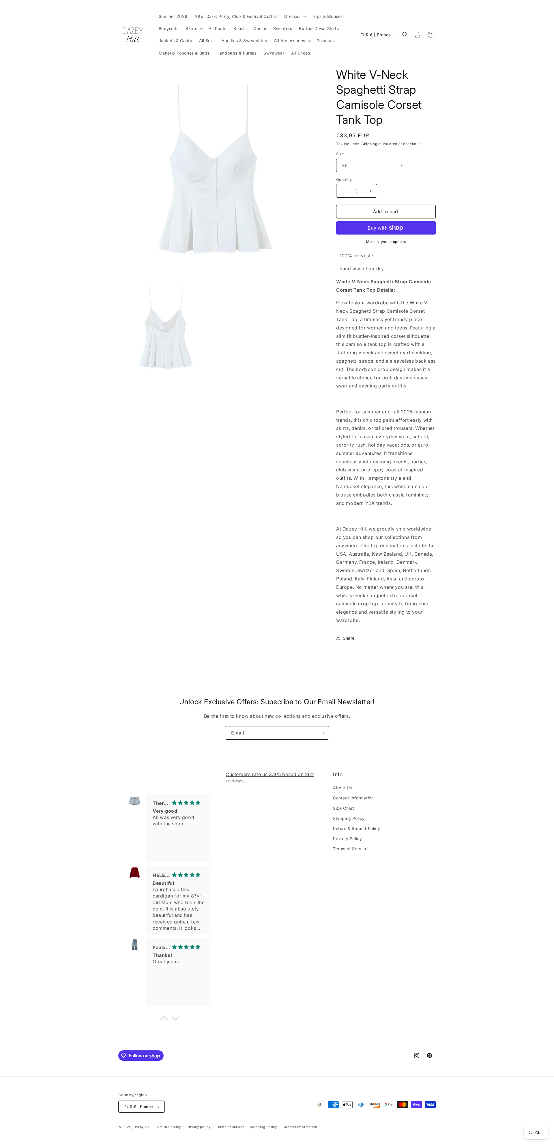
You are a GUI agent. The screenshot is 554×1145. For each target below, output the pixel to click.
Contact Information (353, 798)
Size (340, 153)
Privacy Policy (347, 838)
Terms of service (230, 1127)
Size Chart (343, 808)
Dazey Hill (142, 1127)
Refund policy (169, 1127)
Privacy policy (199, 1127)
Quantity (344, 179)
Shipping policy (263, 1127)
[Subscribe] (322, 733)
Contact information (299, 1127)
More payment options (386, 241)
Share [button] (349, 638)
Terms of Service (350, 848)
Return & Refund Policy (356, 828)
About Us (342, 788)
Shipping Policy (349, 818)
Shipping (369, 144)
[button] (294, 16)
